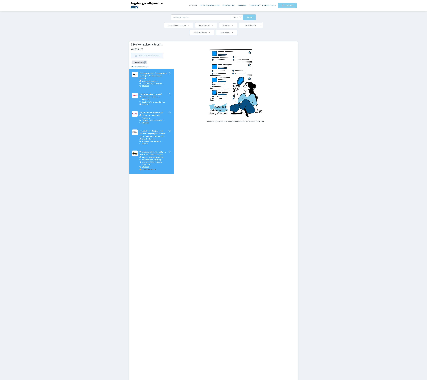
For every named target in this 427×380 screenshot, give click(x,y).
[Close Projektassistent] (144, 62)
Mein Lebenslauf (229, 5)
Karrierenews (255, 5)
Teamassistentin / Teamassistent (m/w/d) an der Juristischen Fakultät (153, 75)
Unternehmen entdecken (210, 5)
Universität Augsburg (150, 81)
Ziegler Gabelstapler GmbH (153, 157)
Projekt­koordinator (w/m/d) (151, 112)
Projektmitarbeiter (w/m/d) (150, 94)
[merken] (169, 73)
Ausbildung (242, 5)
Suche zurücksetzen (140, 67)
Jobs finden (193, 5)
